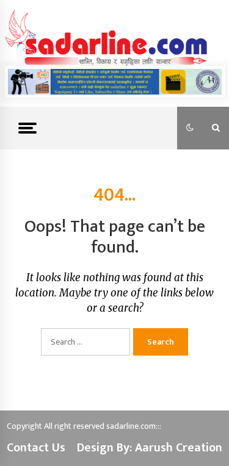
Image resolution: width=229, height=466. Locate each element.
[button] (190, 128)
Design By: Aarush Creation (149, 448)
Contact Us (36, 448)
